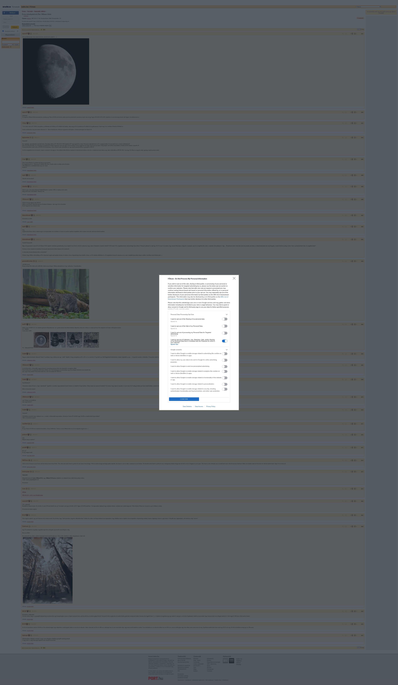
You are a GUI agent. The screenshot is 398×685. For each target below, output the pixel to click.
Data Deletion (187, 406)
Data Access (199, 406)
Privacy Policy (210, 406)
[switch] (224, 319)
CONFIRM (184, 399)
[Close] (235, 279)
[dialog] (199, 342)
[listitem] (199, 314)
